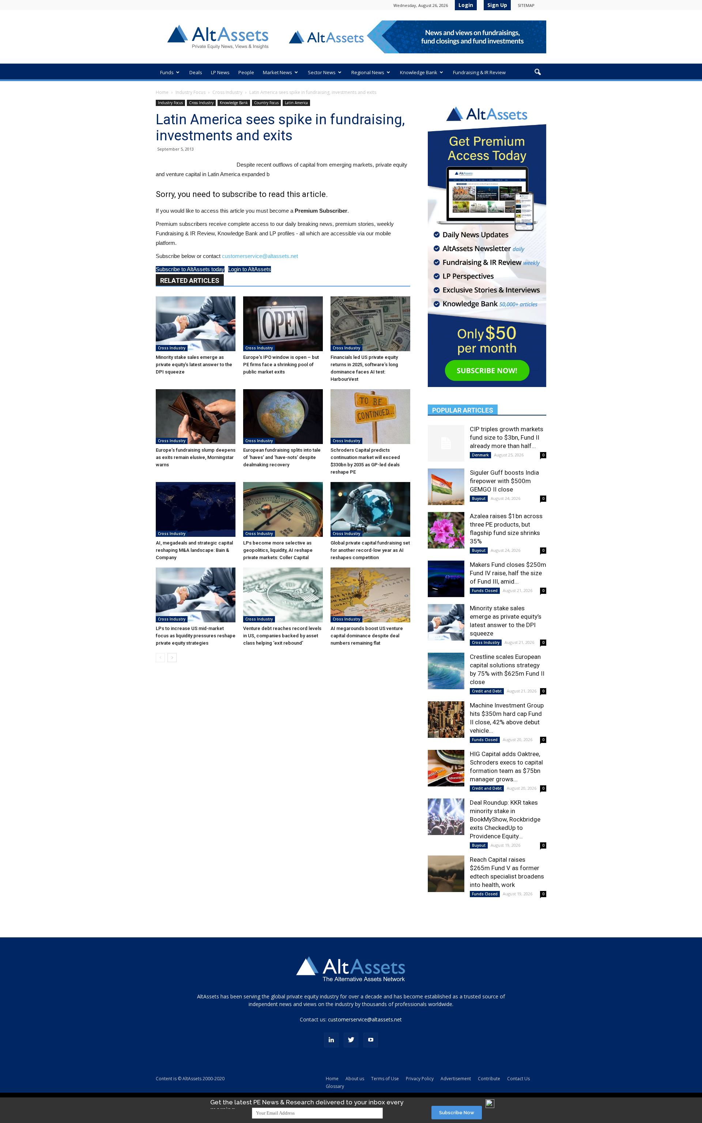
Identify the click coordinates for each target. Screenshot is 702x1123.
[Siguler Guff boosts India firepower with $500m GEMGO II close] (446, 486)
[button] (537, 72)
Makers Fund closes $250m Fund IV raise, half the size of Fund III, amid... (508, 573)
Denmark (480, 455)
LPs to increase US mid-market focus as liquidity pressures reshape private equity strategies (195, 636)
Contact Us (518, 1078)
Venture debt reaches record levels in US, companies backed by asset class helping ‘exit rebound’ (282, 636)
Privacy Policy (420, 1078)
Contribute (489, 1078)
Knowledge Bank (418, 72)
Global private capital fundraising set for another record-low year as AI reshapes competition (370, 550)
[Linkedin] (331, 1040)
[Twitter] (351, 1040)
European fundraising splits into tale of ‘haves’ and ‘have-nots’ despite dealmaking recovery (282, 457)
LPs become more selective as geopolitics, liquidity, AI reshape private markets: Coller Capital (278, 550)
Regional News (367, 72)
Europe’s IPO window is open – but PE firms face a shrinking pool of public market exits (281, 364)
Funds (167, 72)
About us (355, 1078)
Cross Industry (227, 92)
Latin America (296, 102)
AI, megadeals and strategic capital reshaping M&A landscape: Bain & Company (194, 550)
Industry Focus (190, 92)
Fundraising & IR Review (479, 72)
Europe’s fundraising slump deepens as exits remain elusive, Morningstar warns (195, 457)
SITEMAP (526, 5)
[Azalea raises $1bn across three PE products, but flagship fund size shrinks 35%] (446, 530)
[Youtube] (370, 1040)
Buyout (479, 498)
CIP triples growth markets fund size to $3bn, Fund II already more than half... (506, 437)
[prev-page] (160, 657)
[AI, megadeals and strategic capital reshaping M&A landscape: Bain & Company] (195, 509)
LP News (220, 72)
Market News (277, 72)
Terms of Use (385, 1078)
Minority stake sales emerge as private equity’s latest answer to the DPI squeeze (194, 364)
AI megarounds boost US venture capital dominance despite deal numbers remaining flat (367, 636)
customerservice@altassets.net (260, 256)
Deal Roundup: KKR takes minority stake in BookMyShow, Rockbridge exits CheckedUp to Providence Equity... (505, 819)
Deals (195, 72)
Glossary (335, 1086)
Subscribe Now (456, 1112)
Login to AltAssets (249, 269)
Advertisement (456, 1078)
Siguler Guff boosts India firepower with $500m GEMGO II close (504, 481)
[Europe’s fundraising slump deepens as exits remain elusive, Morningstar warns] (195, 416)
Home (162, 92)
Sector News (322, 72)
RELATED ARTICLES (189, 280)
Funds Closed (485, 590)
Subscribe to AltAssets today (190, 269)
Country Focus (266, 102)
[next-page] (172, 657)
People (246, 72)
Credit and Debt (487, 691)
